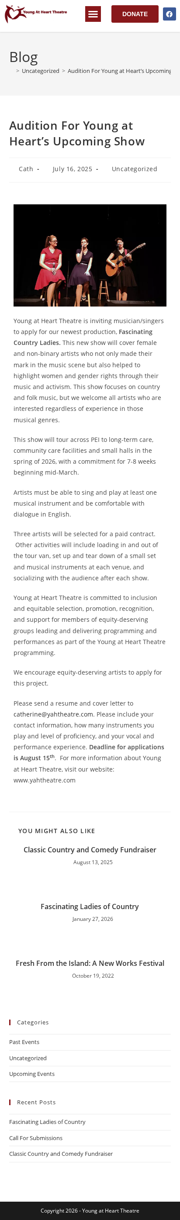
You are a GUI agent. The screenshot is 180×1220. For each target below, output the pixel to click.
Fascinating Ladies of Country (90, 906)
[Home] (11, 71)
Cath (26, 169)
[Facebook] (169, 14)
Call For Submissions (35, 1138)
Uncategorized (135, 169)
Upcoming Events (32, 1074)
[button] (93, 14)
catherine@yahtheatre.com (53, 714)
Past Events (24, 1042)
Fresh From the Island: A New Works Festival (90, 963)
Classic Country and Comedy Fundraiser (90, 850)
